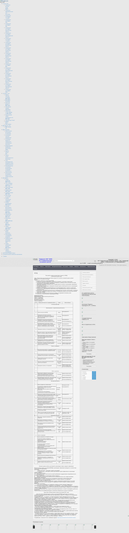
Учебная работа (86, 272)
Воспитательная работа (88, 274)
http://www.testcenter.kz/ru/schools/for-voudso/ (66, 517)
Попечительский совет (87, 287)
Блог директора (86, 279)
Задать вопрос (86, 283)
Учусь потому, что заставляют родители (88, 345)
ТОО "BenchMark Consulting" (110, 265)
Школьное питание (87, 289)
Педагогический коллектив (88, 359)
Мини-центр (85, 281)
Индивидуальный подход (88, 362)
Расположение (86, 363)
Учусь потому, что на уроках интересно (88, 343)
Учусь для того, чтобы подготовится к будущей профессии (87, 350)
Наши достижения (87, 276)
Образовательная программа (89, 361)
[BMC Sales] (4, 0)
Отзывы (84, 285)
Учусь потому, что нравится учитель (88, 348)
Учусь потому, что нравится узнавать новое (88, 346)
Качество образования (87, 360)
